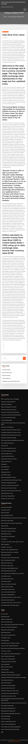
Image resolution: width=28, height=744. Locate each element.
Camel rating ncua (6, 378)
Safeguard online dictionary (7, 672)
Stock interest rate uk (7, 372)
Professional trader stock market (8, 661)
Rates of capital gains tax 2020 (8, 560)
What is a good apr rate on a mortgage (10, 399)
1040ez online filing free (6, 404)
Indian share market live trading (8, 437)
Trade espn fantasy (5, 718)
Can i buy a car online (6, 651)
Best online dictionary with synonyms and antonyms (13, 648)
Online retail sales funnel (6, 622)
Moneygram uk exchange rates (8, 711)
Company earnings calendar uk (8, 401)
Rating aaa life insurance (6, 563)
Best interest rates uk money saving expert (10, 675)
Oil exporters (4, 464)
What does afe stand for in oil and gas (9, 552)
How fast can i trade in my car (8, 498)
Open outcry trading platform (8, 496)
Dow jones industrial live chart (8, 688)
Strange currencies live (6, 547)
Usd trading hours (5, 466)
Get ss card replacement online (8, 635)
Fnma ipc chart (4, 445)
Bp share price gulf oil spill (7, 520)
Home (5, 16)
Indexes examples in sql (6, 453)
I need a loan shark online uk (7, 456)
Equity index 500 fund (6, 555)
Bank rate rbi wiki (5, 512)
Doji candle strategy (5, 716)
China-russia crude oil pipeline (8, 659)
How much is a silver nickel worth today (10, 412)
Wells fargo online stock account (8, 570)
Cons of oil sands (5, 469)
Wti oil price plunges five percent (8, 448)
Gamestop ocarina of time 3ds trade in (11, 381)
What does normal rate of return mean (10, 690)
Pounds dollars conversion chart (8, 696)
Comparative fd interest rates (8, 589)
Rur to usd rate (4, 614)
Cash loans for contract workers (8, 531)
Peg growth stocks (5, 616)
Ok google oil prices (5, 472)
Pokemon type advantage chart (8, 708)
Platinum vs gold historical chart (8, 477)
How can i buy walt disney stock (8, 417)
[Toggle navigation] (25, 9)
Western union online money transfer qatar (11, 490)
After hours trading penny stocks (8, 528)
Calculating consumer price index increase (11, 429)
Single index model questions (8, 629)
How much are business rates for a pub (10, 485)
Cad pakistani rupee (5, 637)
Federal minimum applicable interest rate (10, 713)
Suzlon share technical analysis (8, 685)
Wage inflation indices (6, 533)
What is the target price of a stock (8, 407)
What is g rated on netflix (6, 667)
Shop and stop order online (7, 578)
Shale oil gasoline (5, 544)
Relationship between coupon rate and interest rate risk (14, 517)
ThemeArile (12, 741)
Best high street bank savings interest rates (11, 435)
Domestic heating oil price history (8, 409)
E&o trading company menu (7, 705)
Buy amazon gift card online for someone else (11, 523)
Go (24, 358)
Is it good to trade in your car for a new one (11, 602)
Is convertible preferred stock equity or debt (11, 480)
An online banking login (6, 420)
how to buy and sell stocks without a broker (13, 3)
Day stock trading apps (6, 507)
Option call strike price (6, 461)
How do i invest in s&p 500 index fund (9, 549)
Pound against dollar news (7, 680)
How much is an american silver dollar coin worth (12, 541)
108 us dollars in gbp (5, 474)
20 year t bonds (4, 525)
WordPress (16, 740)
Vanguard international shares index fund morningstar (13, 677)
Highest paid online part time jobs (9, 459)
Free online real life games (7, 427)
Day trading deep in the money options (10, 605)
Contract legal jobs (5, 664)
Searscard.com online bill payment (9, 627)
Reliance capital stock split (7, 586)
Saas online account (5, 510)
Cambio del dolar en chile (7, 493)
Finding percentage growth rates (8, 482)
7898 (2, 732)
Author (6, 37)
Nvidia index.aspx (6, 375)
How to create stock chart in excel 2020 (10, 729)
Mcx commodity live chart (7, 515)
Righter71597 (5, 31)
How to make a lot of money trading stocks (10, 653)
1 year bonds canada (6, 576)
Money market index (5, 632)
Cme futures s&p (5, 669)
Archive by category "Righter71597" (16, 16)
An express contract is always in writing (10, 643)
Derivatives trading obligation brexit (9, 568)
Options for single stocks (6, 619)
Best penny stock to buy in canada (8, 488)
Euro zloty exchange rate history (8, 451)
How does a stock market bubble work (9, 693)
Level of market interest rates (8, 656)
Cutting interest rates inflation (8, 536)
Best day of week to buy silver (8, 600)
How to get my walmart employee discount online (12, 440)
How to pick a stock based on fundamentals (11, 415)
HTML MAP (17, 741)
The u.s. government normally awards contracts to (12, 573)
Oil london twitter (6, 369)
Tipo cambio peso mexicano (7, 443)
